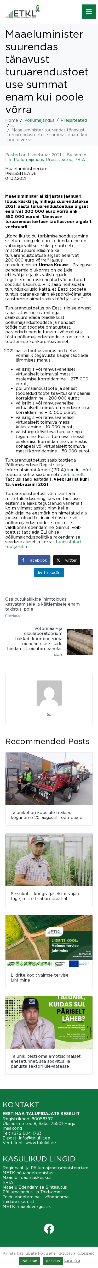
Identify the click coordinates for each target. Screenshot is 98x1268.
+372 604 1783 (26, 1133)
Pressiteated (59, 159)
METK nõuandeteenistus (28, 1172)
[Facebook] (49, 1228)
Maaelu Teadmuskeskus (27, 1177)
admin (79, 154)
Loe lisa (72, 1261)
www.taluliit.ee (40, 1142)
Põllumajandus (29, 159)
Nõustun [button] (29, 1261)
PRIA (79, 159)
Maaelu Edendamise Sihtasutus (35, 1187)
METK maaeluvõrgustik (27, 1206)
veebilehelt (72, 474)
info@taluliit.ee (34, 1138)
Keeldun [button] (53, 1261)
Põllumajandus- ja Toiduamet (32, 1191)
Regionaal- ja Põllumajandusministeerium (45, 1167)
